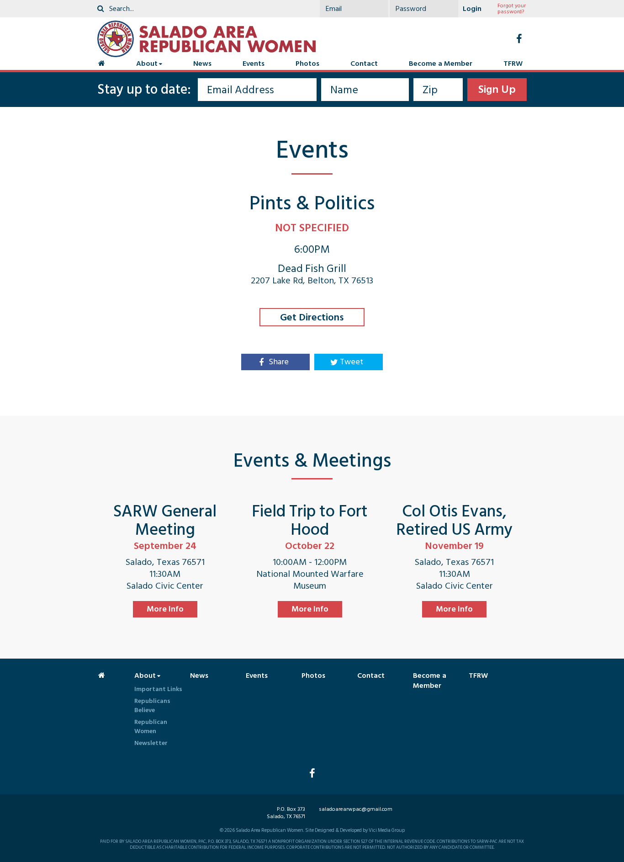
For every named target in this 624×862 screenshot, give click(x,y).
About (147, 63)
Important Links (158, 689)
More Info (165, 609)
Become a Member (440, 63)
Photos (307, 63)
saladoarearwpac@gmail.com (355, 809)
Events (253, 63)
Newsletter (151, 743)
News (202, 63)
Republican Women (150, 726)
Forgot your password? (511, 8)
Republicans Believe (152, 705)
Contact (364, 63)
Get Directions (312, 317)
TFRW (513, 63)
